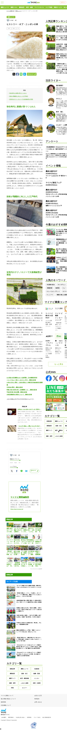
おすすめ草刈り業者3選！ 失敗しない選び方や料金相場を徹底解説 (38, 530)
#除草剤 (57, 288)
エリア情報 (49, 7)
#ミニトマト (50, 294)
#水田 (11, 462)
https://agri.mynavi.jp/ (16, 509)
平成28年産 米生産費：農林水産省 (17, 392)
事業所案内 (10, 717)
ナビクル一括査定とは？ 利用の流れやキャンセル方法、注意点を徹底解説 (10, 564)
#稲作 (15, 462)
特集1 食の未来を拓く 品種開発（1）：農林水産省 (22, 389)
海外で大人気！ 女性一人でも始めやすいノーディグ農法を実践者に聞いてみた (31, 530)
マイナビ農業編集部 (19, 497)
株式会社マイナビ (5, 714)
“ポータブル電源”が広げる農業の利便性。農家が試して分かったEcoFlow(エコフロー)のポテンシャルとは (17, 530)
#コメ (64, 288)
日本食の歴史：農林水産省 (15, 387)
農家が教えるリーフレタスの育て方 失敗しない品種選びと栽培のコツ (10, 530)
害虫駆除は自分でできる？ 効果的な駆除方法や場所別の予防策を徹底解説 (31, 541)
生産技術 (36, 668)
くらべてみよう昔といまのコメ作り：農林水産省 (21, 380)
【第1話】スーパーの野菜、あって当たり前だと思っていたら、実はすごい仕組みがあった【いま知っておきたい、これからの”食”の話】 (10, 553)
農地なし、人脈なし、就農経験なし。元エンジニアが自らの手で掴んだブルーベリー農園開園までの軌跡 (38, 553)
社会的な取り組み (20, 717)
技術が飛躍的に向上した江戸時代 (18, 96)
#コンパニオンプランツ (53, 291)
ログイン (63, 2)
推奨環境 (3, 702)
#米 (19, 462)
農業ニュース (5, 7)
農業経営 (21, 7)
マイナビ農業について (7, 695)
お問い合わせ (38, 702)
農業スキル (14, 7)
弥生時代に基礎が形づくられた (18, 93)
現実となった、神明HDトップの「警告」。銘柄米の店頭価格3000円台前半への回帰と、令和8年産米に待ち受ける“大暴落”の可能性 (24, 530)
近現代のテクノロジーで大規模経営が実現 (21, 99)
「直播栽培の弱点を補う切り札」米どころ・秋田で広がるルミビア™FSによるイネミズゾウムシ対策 (17, 564)
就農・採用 (12, 683)
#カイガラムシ (62, 284)
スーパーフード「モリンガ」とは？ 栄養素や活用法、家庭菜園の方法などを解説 (10, 541)
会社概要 (3, 717)
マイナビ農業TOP (10, 10)
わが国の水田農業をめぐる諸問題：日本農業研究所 (22, 377)
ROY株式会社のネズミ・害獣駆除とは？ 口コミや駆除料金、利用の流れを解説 (31, 553)
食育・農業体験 (24, 678)
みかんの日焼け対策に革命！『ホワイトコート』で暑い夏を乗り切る (38, 564)
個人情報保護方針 (46, 717)
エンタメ (36, 678)
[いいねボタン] (8, 20)
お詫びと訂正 (38, 695)
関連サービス (58, 7)
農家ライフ (12, 678)
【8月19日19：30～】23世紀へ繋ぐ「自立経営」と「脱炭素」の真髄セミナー (24, 564)
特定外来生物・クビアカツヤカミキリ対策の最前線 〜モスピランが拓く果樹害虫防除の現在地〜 (17, 541)
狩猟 (12, 687)
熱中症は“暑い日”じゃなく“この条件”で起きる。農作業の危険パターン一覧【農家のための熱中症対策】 (24, 541)
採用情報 (29, 717)
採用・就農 (29, 7)
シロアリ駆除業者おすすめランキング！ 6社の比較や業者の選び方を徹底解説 (38, 541)
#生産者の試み (51, 284)
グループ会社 (37, 717)
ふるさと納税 (24, 683)
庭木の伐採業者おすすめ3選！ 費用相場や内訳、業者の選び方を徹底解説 (17, 553)
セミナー (24, 687)
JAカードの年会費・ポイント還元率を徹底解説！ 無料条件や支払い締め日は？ (31, 564)
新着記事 (12, 668)
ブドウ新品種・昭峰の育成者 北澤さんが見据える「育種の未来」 (24, 553)
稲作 (14, 28)
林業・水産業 (36, 683)
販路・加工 (24, 673)
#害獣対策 (49, 288)
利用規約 (36, 698)
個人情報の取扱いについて (8, 698)
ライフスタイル (39, 7)
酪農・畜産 (37, 673)
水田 (9, 28)
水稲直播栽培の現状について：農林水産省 (19, 394)
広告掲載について (6, 705)
